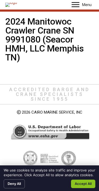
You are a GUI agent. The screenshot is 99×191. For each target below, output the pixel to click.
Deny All (14, 183)
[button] (75, 4)
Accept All (83, 183)
